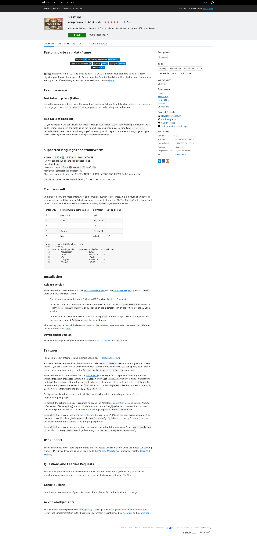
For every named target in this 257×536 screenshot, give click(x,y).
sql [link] (182, 73)
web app (145, 512)
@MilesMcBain (122, 509)
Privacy (137, 527)
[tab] (49, 44)
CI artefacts (105, 340)
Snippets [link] (163, 57)
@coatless (127, 512)
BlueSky (126, 475)
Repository (163, 96)
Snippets (68, 8)
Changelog (163, 106)
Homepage (163, 99)
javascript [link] (163, 68)
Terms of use (148, 527)
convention (118, 402)
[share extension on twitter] (160, 161)
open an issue (89, 475)
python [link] (175, 73)
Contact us (121, 527)
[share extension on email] (168, 161)
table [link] (189, 73)
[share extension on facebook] (164, 161)
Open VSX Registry (122, 290)
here (68, 328)
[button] (212, 2)
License (161, 103)
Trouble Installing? (97, 34)
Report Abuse (180, 154)
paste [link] (199, 68)
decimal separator (89, 415)
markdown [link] (189, 68)
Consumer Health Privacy (201, 527)
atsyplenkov (75, 22)
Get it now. (208, 8)
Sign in (204, 3)
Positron (111, 299)
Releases (103, 325)
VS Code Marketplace (94, 290)
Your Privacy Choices (180, 527)
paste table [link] (164, 73)
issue (112, 80)
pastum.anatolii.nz (111, 357)
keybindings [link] (175, 68)
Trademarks (159, 527)
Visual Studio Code (52, 8)
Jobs (130, 527)
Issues (161, 93)
